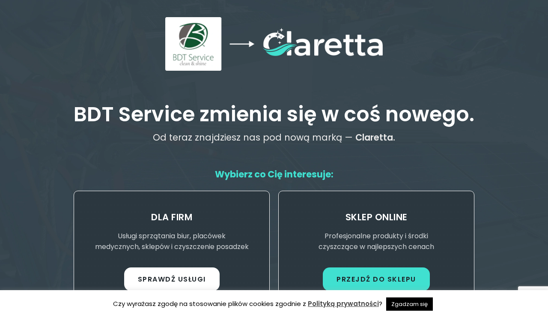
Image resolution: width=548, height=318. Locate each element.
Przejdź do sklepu (376, 279)
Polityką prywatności (343, 303)
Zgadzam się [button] (409, 304)
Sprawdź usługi (172, 279)
